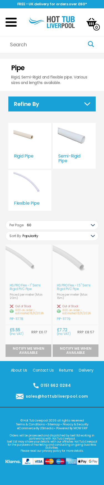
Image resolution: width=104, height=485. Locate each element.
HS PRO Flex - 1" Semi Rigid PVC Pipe (25, 287)
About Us (19, 370)
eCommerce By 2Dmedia (35, 428)
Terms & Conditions (30, 424)
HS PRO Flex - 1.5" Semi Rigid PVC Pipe (73, 287)
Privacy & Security (75, 424)
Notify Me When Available (28, 350)
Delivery (86, 370)
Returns (66, 370)
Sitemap (53, 424)
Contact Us (43, 370)
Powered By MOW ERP (71, 428)
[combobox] (52, 225)
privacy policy (51, 450)
